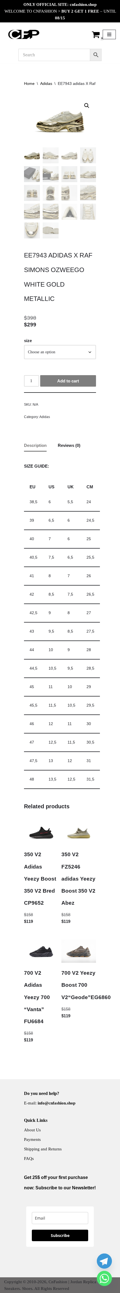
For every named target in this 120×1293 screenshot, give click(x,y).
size (28, 340)
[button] (87, 106)
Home (29, 83)
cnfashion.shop (83, 4)
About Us (32, 1130)
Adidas (46, 83)
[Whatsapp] (104, 1278)
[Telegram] (104, 1261)
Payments (32, 1139)
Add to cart (68, 381)
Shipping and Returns (43, 1149)
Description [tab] (35, 445)
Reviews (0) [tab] (69, 445)
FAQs (29, 1158)
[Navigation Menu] (109, 34)
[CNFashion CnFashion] (23, 34)
